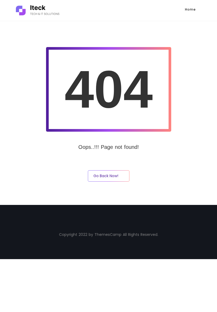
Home (190, 9)
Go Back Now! (105, 175)
